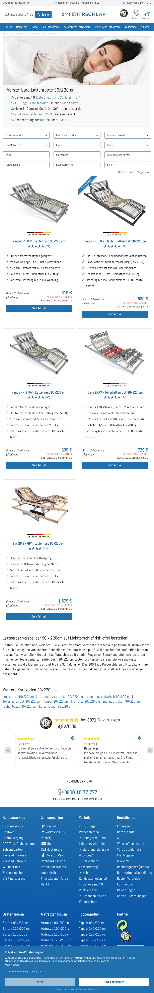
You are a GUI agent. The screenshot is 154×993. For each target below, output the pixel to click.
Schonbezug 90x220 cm (20, 706)
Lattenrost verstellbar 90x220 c (58, 696)
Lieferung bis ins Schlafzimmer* (58, 97)
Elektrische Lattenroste (108, 27)
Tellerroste (131, 27)
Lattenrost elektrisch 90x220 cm (108, 696)
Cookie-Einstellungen (132, 896)
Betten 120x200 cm (16, 934)
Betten (8, 27)
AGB (120, 838)
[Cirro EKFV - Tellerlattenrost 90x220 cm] (115, 353)
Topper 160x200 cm (92, 934)
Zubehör (145, 27)
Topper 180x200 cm (92, 940)
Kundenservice (13, 826)
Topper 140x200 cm (92, 928)
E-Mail (62, 120)
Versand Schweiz (14, 861)
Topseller (142, 172)
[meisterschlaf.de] (83, 11)
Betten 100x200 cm (16, 928)
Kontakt (8, 832)
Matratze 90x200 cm (55, 922)
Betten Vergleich (128, 878)
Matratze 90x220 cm (85, 701)
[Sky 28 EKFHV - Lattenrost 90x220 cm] (39, 504)
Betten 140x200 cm (16, 940)
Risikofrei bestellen (28, 114)
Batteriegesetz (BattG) (133, 867)
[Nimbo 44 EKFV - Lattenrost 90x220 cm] (39, 353)
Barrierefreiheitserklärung (135, 872)
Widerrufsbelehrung (130, 843)
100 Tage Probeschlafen (31, 103)
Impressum (124, 826)
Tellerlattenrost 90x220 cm (22, 701)
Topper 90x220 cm (56, 701)
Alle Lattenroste (51, 27)
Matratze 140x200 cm (56, 940)
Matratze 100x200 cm (56, 928)
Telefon (45, 120)
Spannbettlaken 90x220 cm (121, 701)
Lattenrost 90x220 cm (18, 696)
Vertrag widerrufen (130, 849)
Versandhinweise (14, 855)
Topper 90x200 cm (92, 922)
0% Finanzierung (14, 878)
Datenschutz (126, 832)
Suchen (45, 14)
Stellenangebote (14, 872)
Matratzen (21, 27)
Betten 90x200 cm (16, 922)
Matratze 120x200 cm (56, 934)
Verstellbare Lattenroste (77, 27)
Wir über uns (11, 867)
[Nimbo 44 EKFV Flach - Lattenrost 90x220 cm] (115, 202)
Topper (34, 27)
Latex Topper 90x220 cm (56, 706)
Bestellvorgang (13, 838)
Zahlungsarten (13, 849)
